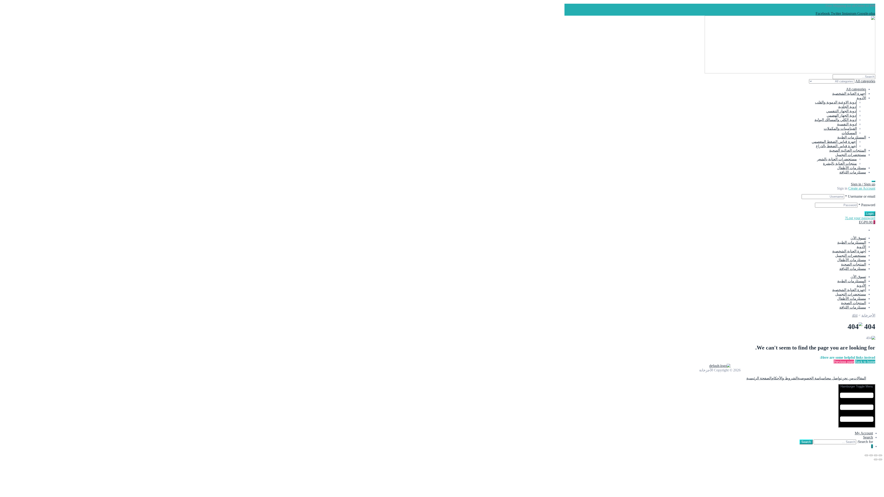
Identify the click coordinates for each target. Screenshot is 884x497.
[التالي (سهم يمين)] (876, 459)
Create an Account (861, 188)
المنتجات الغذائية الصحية (847, 150)
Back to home (865, 362)
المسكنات (849, 133)
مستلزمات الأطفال (851, 168)
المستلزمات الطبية (851, 137)
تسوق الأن (858, 238)
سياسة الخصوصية (811, 378)
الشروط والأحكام (784, 378)
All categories (856, 89)
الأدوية (861, 98)
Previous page (844, 362)
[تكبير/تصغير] (880, 455)
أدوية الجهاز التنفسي (841, 111)
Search (868, 437)
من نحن (847, 378)
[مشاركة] (871, 455)
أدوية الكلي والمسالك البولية (835, 120)
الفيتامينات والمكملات (840, 128)
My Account (864, 433)
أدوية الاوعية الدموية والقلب (836, 102)
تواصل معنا (833, 378)
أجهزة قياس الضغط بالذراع (836, 146)
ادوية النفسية (847, 124)
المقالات (859, 378)
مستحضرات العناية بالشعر (837, 159)
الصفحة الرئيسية (758, 378)
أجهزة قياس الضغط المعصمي (834, 142)
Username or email (860, 196)
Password (866, 205)
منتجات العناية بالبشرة (840, 163)
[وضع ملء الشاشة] (876, 455)
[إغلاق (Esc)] (866, 455)
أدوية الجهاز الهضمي (842, 115)
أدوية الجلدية (847, 107)
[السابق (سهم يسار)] (880, 459)
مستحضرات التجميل (850, 155)
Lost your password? (860, 218)
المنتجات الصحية (853, 264)
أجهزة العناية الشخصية (849, 93)
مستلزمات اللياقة (852, 172)
